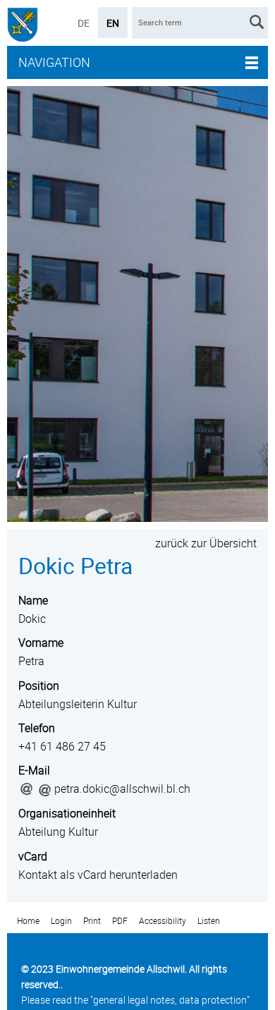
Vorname (40, 642)
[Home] (22, 26)
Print (92, 920)
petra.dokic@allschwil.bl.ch (122, 788)
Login (61, 920)
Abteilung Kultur (58, 831)
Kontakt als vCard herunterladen (98, 874)
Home (28, 920)
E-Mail (34, 770)
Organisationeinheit (67, 813)
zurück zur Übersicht (206, 543)
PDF (120, 920)
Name (33, 600)
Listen (208, 920)
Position (38, 685)
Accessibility (162, 920)
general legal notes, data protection (170, 999)
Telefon (36, 728)
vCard (32, 856)
